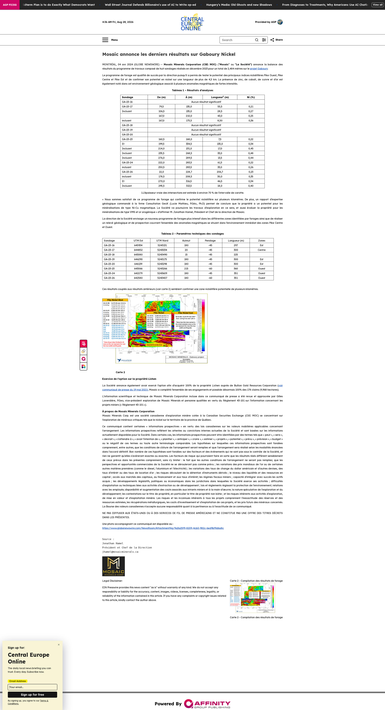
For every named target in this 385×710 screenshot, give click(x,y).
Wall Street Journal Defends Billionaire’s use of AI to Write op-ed (150, 4)
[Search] (256, 39)
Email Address (17, 681)
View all (377, 4)
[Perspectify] (83, 351)
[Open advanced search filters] (264, 39)
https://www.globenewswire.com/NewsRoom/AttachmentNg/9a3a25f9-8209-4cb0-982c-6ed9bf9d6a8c (163, 528)
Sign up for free (32, 694)
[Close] (58, 644)
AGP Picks (10, 4)
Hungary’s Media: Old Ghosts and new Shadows (239, 4)
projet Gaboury (259, 68)
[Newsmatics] (83, 366)
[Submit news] (83, 344)
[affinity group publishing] (83, 359)
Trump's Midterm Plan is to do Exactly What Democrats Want (52, 4)
